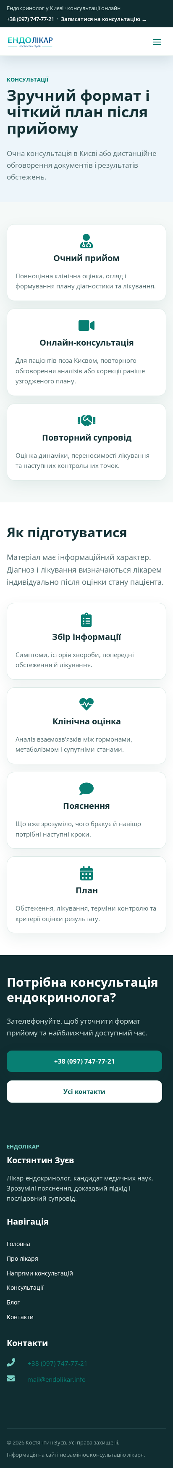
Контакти (20, 1317)
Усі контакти (84, 1091)
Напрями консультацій (40, 1273)
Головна (18, 1244)
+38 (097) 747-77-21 (30, 19)
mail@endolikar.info (56, 1379)
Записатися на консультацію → (104, 19)
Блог (13, 1302)
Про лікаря (22, 1258)
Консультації (25, 1287)
